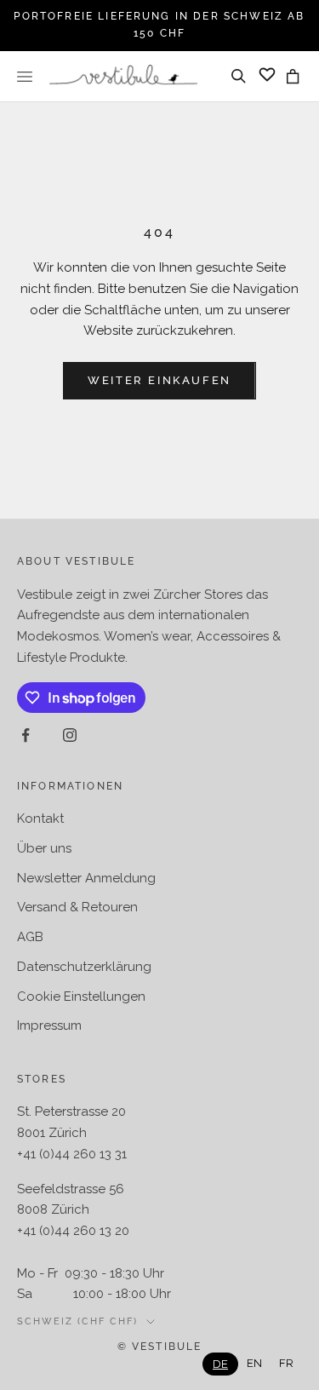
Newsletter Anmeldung (86, 878)
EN (254, 1363)
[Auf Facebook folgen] (25, 735)
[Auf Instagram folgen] (69, 735)
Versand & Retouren (77, 907)
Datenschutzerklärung (84, 966)
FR (286, 1363)
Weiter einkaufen (159, 380)
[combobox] (220, 1364)
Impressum (49, 1025)
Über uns (44, 848)
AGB (30, 937)
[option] (254, 1363)
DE (220, 1364)
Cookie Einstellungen (81, 996)
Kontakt (40, 818)
